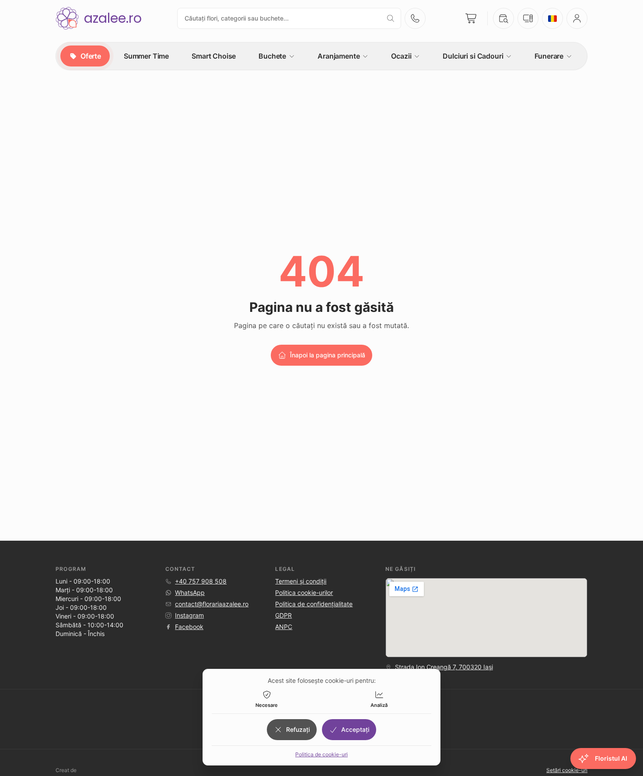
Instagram (189, 615)
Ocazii (401, 56)
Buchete (272, 56)
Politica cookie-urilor (304, 592)
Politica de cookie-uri (321, 754)
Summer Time (146, 56)
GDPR (283, 615)
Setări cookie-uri (566, 770)
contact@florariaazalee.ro (211, 604)
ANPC (283, 626)
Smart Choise (214, 56)
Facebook (189, 626)
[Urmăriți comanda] (503, 18)
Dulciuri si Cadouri (473, 56)
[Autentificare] (576, 18)
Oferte (90, 56)
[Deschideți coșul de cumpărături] (471, 18)
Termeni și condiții (300, 581)
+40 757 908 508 (201, 581)
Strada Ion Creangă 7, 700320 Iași (444, 667)
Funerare (549, 56)
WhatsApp (190, 592)
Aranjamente (339, 56)
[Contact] (415, 18)
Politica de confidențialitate (314, 604)
